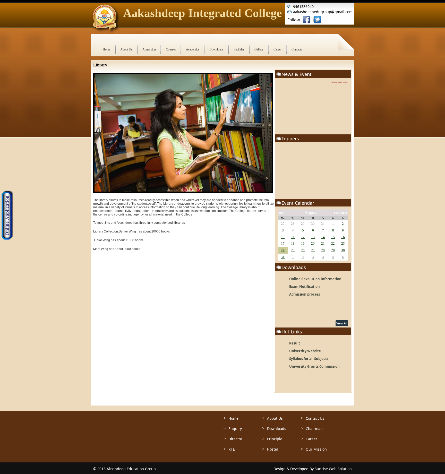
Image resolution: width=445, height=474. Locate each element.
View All (341, 323)
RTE (231, 449)
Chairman (314, 428)
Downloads (276, 428)
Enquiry (235, 428)
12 (303, 237)
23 (343, 243)
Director (235, 438)
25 (293, 250)
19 (303, 243)
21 (323, 243)
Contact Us (315, 418)
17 (283, 243)
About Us (275, 418)
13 (313, 237)
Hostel (272, 449)
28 (293, 224)
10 (283, 237)
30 (313, 224)
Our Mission (316, 449)
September (340, 212)
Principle (274, 438)
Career (311, 438)
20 (313, 243)
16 (343, 237)
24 (283, 250)
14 (323, 237)
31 (323, 224)
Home (233, 418)
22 (333, 243)
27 (283, 224)
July (281, 212)
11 (293, 237)
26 (303, 250)
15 (333, 237)
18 (293, 243)
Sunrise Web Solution (333, 468)
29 (303, 224)
